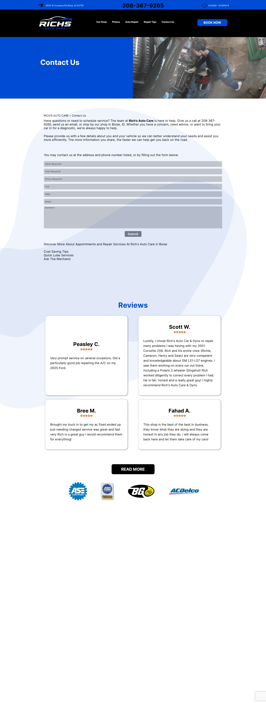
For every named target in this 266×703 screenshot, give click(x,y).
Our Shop (101, 21)
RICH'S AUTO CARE (56, 115)
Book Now (212, 22)
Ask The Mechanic (57, 259)
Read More (133, 469)
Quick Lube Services (59, 255)
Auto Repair (131, 21)
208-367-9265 (143, 5)
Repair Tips (150, 21)
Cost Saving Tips (56, 251)
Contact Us (168, 21)
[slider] (86, 349)
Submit (133, 234)
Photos (116, 21)
